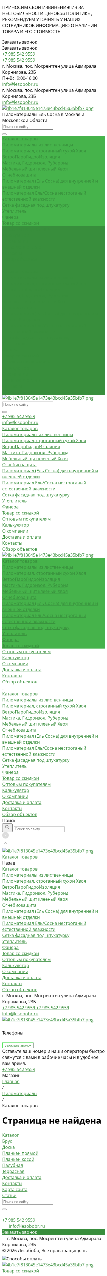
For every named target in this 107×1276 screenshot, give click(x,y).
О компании (15, 374)
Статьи (9, 1195)
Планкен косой (18, 1159)
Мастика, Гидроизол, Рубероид (35, 163)
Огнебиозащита (19, 175)
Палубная (12, 1165)
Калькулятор (15, 368)
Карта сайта (14, 1189)
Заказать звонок (17, 1045)
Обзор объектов (19, 392)
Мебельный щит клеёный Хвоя (35, 169)
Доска (8, 1147)
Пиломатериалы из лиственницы (37, 145)
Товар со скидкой (20, 223)
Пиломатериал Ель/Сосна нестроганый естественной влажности (44, 196)
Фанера (10, 217)
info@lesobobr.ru (20, 84)
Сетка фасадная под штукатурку (35, 205)
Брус (7, 1141)
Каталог (10, 1135)
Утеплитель (14, 211)
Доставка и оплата (21, 380)
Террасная (13, 1171)
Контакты (12, 386)
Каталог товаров (20, 271)
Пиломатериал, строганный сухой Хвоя (44, 151)
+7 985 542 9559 (18, 416)
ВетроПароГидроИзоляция (31, 157)
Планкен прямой (20, 1153)
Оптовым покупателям (26, 362)
